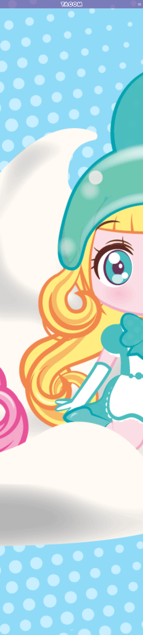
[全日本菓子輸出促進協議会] (71, 4)
